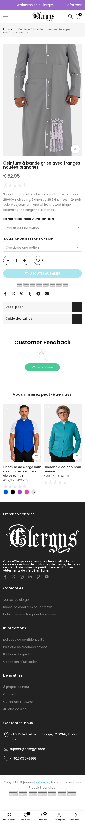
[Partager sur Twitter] (13, 294)
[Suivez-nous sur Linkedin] (30, 576)
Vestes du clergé (16, 599)
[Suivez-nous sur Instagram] (22, 576)
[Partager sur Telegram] (38, 294)
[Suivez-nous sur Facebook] (5, 576)
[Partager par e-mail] (47, 294)
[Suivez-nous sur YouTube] (47, 576)
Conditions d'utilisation (20, 662)
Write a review (42, 367)
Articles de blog (15, 709)
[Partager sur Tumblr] (30, 294)
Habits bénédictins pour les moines (29, 614)
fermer (75, 5)
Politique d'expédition (19, 654)
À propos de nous (16, 687)
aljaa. (52, 787)
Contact (9, 694)
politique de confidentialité (23, 639)
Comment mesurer (18, 701)
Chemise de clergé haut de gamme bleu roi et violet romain (22, 471)
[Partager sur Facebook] (5, 294)
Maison (8, 29)
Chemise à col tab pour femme (62, 469)
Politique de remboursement (25, 647)
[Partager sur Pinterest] (22, 294)
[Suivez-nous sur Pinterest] (38, 576)
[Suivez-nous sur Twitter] (13, 576)
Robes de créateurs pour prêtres (28, 607)
